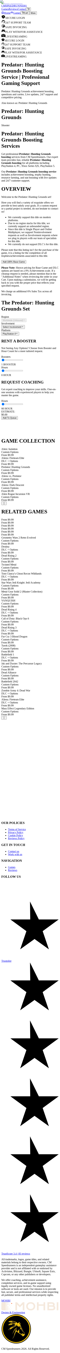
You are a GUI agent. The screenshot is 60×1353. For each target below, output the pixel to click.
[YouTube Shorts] (30, 896)
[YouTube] (30, 893)
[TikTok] (30, 900)
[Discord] (30, 886)
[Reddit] (30, 890)
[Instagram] (30, 903)
